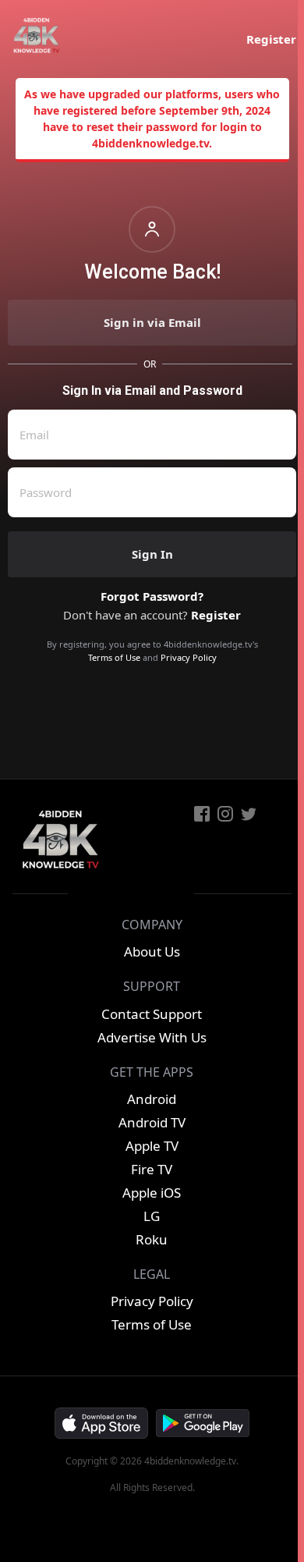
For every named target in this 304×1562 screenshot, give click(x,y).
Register (271, 39)
